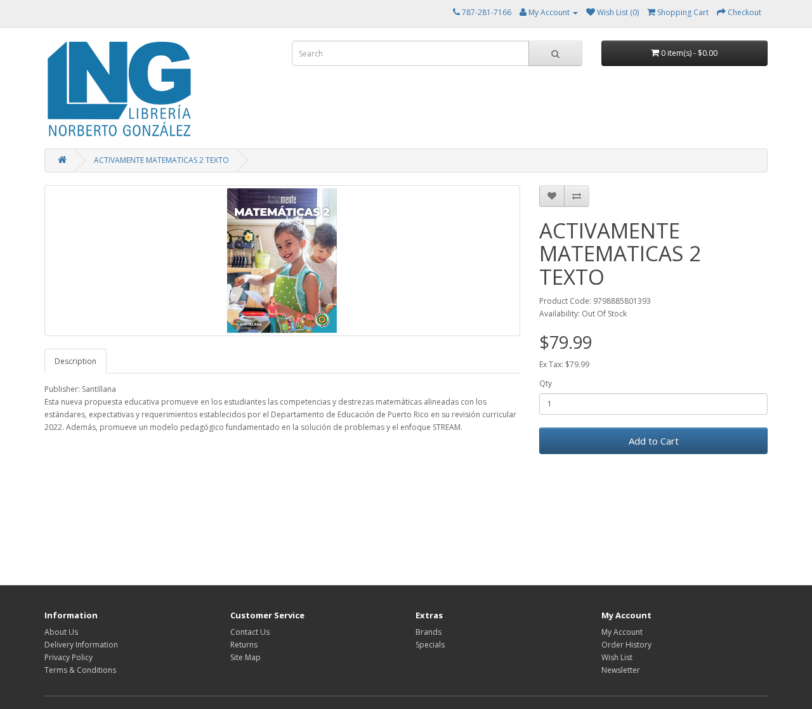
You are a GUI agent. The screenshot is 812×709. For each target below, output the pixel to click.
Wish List (616, 657)
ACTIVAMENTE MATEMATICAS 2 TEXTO (161, 160)
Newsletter (620, 670)
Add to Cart (654, 440)
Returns (244, 644)
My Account (622, 632)
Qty (545, 383)
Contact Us (250, 632)
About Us (61, 632)
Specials (430, 644)
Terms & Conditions (80, 670)
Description (75, 361)
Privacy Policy (68, 657)
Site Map (245, 657)
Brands (429, 632)
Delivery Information (81, 644)
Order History (626, 644)
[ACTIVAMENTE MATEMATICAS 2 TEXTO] (282, 260)
